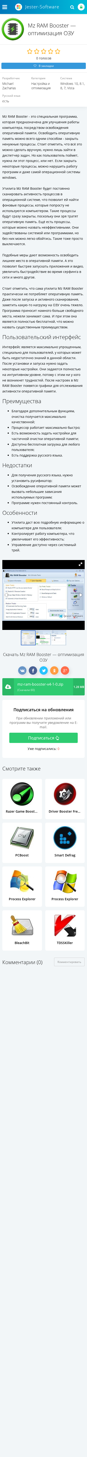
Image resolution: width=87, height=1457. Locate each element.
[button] (80, 564)
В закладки (46, 66)
